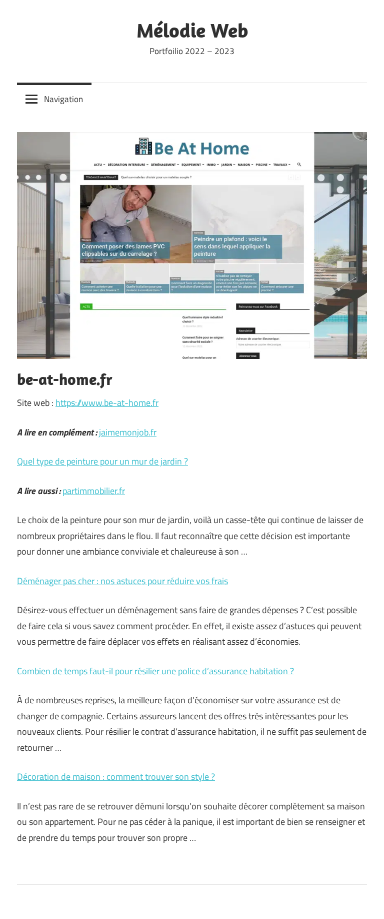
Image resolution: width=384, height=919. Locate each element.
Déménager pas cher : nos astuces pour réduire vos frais (122, 581)
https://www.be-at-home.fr (107, 402)
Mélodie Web (192, 30)
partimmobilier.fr (93, 491)
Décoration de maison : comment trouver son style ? (116, 776)
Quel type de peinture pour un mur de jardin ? (102, 461)
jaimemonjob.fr (127, 432)
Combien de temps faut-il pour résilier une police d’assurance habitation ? (155, 671)
